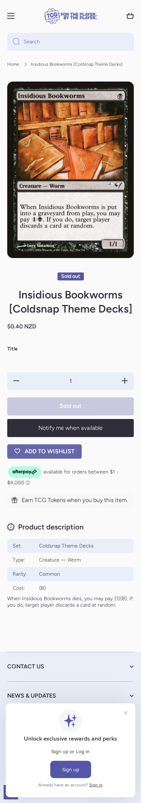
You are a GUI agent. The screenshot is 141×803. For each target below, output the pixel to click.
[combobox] (70, 42)
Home (13, 64)
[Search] (13, 42)
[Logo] (70, 16)
